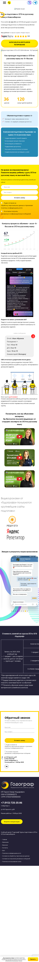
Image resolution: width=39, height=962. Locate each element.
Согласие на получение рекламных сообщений (16, 858)
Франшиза (5, 842)
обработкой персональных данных (13, 960)
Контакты (5, 848)
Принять (33, 959)
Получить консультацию (12, 821)
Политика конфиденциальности (11, 853)
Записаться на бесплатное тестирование (19, 43)
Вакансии (5, 845)
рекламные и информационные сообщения (16, 214)
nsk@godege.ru (5, 806)
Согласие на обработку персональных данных (15, 856)
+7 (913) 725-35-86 (11, 802)
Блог (3, 850)
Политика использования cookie (11, 861)
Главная (4, 839)
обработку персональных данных (12, 205)
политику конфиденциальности (11, 208)
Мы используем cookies (8, 957)
